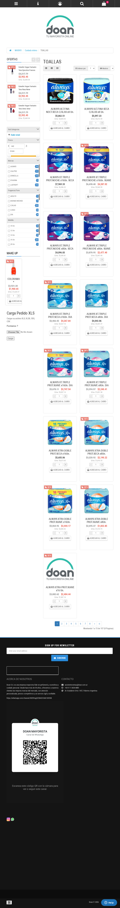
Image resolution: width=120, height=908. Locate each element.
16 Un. (13, 240)
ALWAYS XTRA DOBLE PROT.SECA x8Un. (96, 452)
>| (99, 624)
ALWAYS (13, 166)
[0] (104, 3)
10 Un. (13, 226)
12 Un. (13, 231)
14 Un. (13, 235)
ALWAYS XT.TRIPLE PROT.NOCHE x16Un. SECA (60, 179)
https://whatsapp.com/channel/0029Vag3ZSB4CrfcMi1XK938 (29, 698)
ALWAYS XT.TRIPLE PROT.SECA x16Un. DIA (60, 315)
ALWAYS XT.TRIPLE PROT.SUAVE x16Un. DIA (60, 384)
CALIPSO (14, 171)
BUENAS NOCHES (17, 201)
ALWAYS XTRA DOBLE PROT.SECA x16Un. (60, 452)
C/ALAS (13, 205)
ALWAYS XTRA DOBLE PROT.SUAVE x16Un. (60, 520)
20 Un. (13, 244)
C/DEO (13, 210)
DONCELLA (14, 176)
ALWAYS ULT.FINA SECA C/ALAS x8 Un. (96, 110)
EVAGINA (14, 180)
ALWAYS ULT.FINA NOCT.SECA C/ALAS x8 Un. (60, 110)
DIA (12, 215)
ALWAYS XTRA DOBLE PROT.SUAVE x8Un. (96, 520)
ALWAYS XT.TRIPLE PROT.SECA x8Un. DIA (96, 315)
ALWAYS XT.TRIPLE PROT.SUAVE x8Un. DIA (97, 384)
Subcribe (61, 658)
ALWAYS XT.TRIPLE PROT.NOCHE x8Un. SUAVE (96, 247)
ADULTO (13, 196)
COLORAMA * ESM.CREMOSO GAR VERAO (15, 283)
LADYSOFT (14, 185)
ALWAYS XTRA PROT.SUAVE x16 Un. (60, 589)
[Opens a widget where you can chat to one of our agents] (109, 903)
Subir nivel (15, 135)
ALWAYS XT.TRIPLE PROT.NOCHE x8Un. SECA (60, 247)
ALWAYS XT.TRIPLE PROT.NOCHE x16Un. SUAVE (96, 179)
